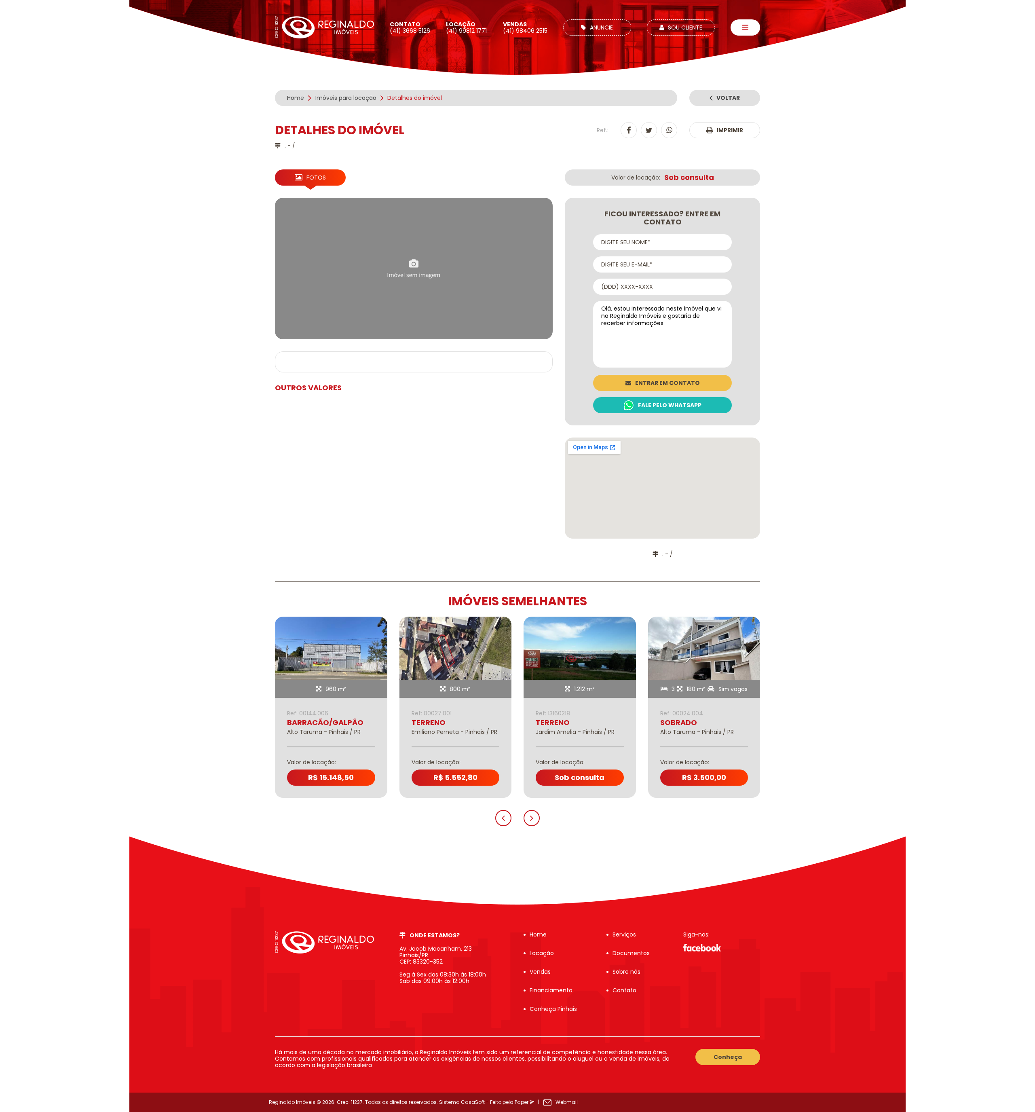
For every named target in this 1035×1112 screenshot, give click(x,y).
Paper (522, 1102)
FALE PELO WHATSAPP (669, 405)
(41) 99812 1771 (466, 27)
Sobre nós (626, 971)
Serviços (624, 934)
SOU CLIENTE (685, 27)
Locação (542, 953)
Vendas (540, 971)
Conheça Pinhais (553, 1009)
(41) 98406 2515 (525, 27)
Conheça (728, 1057)
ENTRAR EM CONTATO (667, 383)
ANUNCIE (601, 27)
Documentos (631, 953)
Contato (624, 990)
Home (538, 934)
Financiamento (551, 990)
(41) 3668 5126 (410, 27)
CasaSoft (473, 1102)
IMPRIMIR (730, 130)
